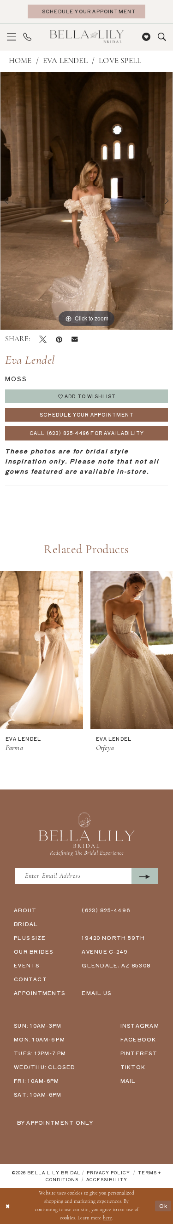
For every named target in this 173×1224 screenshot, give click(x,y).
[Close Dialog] (8, 1205)
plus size (30, 937)
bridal (26, 923)
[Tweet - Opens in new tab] (43, 339)
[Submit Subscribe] (144, 876)
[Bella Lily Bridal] (87, 36)
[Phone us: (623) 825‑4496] (27, 37)
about (25, 910)
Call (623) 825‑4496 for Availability (87, 432)
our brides (34, 951)
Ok (163, 1206)
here (107, 1218)
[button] (12, 37)
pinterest (138, 1053)
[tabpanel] (86, 201)
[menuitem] (12, 37)
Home (20, 61)
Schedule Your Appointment (87, 414)
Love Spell (120, 61)
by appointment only (55, 1122)
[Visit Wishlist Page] (146, 37)
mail (128, 1080)
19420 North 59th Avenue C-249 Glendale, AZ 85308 (116, 951)
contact (30, 979)
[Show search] (161, 37)
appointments (39, 992)
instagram (139, 1025)
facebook (138, 1039)
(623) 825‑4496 (106, 910)
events (27, 965)
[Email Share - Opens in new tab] (75, 339)
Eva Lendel (65, 61)
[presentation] (41, 650)
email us (96, 992)
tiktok (133, 1066)
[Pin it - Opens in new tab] (59, 339)
